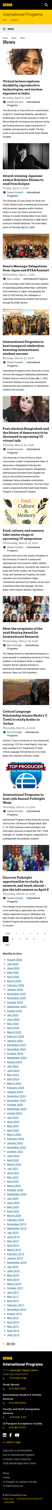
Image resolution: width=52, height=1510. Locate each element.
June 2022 (13, 1155)
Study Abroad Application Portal (19, 1463)
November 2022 (16, 1147)
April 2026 (13, 976)
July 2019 (12, 1232)
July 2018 (12, 1266)
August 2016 (14, 1313)
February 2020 (15, 1219)
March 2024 (14, 1083)
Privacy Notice (8, 1499)
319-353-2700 (18, 1378)
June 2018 (13, 1271)
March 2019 (14, 1249)
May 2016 (13, 1318)
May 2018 (13, 1275)
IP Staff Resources (13, 1486)
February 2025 (15, 1036)
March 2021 (14, 1185)
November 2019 (16, 1224)
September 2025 (16, 1006)
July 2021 (12, 1168)
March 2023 (14, 1134)
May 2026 (13, 972)
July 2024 (12, 1066)
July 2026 (12, 964)
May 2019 (13, 1241)
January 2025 (15, 1040)
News (6, 1473)
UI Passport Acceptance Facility (20, 1481)
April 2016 (13, 1322)
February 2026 (15, 985)
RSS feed (10, 1344)
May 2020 (13, 1207)
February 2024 (15, 1087)
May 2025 (13, 1023)
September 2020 (16, 1194)
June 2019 (13, 1237)
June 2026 (13, 968)
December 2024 (16, 1045)
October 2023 (15, 1104)
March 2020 (14, 1215)
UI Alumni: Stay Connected (17, 1459)
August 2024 (14, 1062)
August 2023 (14, 1113)
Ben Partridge (14, 645)
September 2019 (16, 1228)
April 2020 (13, 1211)
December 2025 (16, 993)
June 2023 (13, 1121)
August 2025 (14, 1011)
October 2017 (15, 1288)
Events (6, 1477)
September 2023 (16, 1109)
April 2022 (13, 1160)
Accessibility (9, 1502)
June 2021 (13, 1173)
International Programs (23, 14)
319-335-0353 (17, 1388)
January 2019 (15, 1258)
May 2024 (13, 1074)
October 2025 (15, 1002)
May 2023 (13, 1126)
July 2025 (12, 1015)
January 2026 (15, 989)
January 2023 (15, 1143)
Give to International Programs (19, 1454)
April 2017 (13, 1300)
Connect (15, 20)
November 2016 (16, 1309)
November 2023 (16, 1100)
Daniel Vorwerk (15, 102)
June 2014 (13, 1335)
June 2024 (13, 1070)
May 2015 (13, 1326)
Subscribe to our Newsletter (17, 1450)
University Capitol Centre (24, 1370)
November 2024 (16, 1049)
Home (5, 38)
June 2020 (13, 1202)
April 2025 (13, 1027)
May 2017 (13, 1296)
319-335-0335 (17, 1402)
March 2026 (14, 981)
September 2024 (16, 1057)
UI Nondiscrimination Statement (29, 1499)
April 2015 (13, 1330)
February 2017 (15, 1305)
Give (5, 20)
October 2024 (15, 1053)
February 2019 (15, 1254)
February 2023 (15, 1138)
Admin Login (13, 1442)
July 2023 (12, 1117)
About (14, 38)
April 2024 (13, 1079)
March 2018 (14, 1283)
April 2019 (13, 1245)
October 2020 (15, 1190)
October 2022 (15, 1151)
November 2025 (16, 998)
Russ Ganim (13, 279)
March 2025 (14, 1032)
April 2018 (13, 1279)
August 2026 (14, 959)
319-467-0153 (17, 1427)
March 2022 (14, 1164)
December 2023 (16, 1096)
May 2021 (13, 1177)
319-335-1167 (18, 1417)
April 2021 (13, 1181)
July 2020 (12, 1198)
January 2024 (15, 1091)
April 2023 (13, 1130)
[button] (46, 5)
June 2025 (13, 1019)
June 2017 (13, 1292)
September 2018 (16, 1262)
